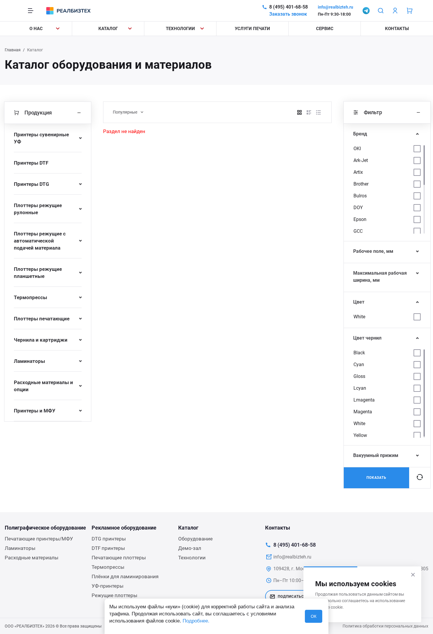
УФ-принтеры (107, 586)
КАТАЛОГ (108, 28)
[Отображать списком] (309, 112)
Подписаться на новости (305, 596)
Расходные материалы (31, 558)
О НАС (36, 28)
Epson (359, 219)
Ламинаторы (29, 361)
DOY (358, 207)
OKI (357, 148)
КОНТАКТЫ (397, 28)
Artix (358, 172)
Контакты (277, 528)
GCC (358, 231)
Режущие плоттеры (114, 595)
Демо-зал (189, 548)
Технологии (192, 558)
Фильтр (373, 112)
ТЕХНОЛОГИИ (180, 28)
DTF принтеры (108, 548)
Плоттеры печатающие (42, 319)
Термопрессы (30, 297)
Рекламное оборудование (124, 528)
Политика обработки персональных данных (385, 626)
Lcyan (359, 388)
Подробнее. (196, 621)
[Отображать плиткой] (299, 112)
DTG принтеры (109, 539)
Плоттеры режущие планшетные (38, 272)
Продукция (38, 112)
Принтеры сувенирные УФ (41, 138)
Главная (13, 49)
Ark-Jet (360, 160)
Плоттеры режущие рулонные (38, 208)
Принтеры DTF (31, 163)
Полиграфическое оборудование (45, 528)
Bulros (360, 196)
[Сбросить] (419, 477)
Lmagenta (364, 400)
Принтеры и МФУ (34, 411)
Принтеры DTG (31, 184)
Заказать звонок (288, 14)
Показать (376, 478)
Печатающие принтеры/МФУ (39, 539)
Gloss (359, 376)
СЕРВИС (324, 28)
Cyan (358, 364)
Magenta (362, 412)
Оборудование (195, 539)
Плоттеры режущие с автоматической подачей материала (40, 241)
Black (359, 353)
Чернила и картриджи (40, 340)
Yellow (360, 435)
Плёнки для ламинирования (125, 576)
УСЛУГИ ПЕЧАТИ (252, 28)
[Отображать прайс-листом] (318, 112)
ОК (313, 616)
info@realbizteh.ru (335, 7)
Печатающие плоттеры (119, 558)
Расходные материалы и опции (43, 385)
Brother (360, 184)
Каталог (188, 528)
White (359, 317)
